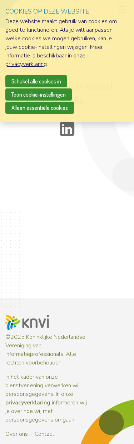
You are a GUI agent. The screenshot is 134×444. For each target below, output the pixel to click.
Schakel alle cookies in (36, 81)
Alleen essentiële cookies (39, 107)
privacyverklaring (27, 403)
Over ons (16, 434)
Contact (44, 434)
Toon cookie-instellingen (38, 94)
